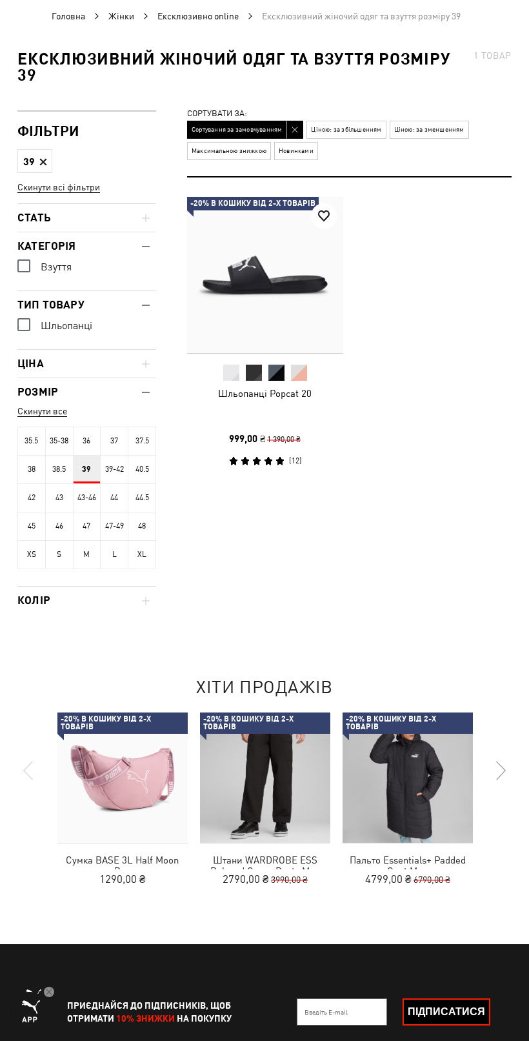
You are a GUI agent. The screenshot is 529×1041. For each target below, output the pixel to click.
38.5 (59, 469)
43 (59, 497)
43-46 (86, 497)
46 (59, 526)
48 (142, 526)
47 (86, 526)
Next (500, 770)
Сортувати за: (217, 114)
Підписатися (446, 1011)
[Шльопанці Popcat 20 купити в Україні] (265, 275)
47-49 (114, 526)
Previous (29, 770)
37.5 (142, 440)
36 (86, 440)
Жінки (121, 16)
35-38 (59, 440)
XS (31, 554)
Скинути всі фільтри (58, 187)
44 (114, 497)
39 (86, 469)
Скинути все (42, 411)
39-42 (114, 469)
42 (31, 497)
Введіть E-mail (326, 1012)
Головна (68, 16)
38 (31, 469)
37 (114, 440)
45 (31, 526)
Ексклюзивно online (198, 16)
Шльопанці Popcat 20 (265, 393)
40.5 (142, 469)
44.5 (142, 497)
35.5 (31, 440)
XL (141, 554)
